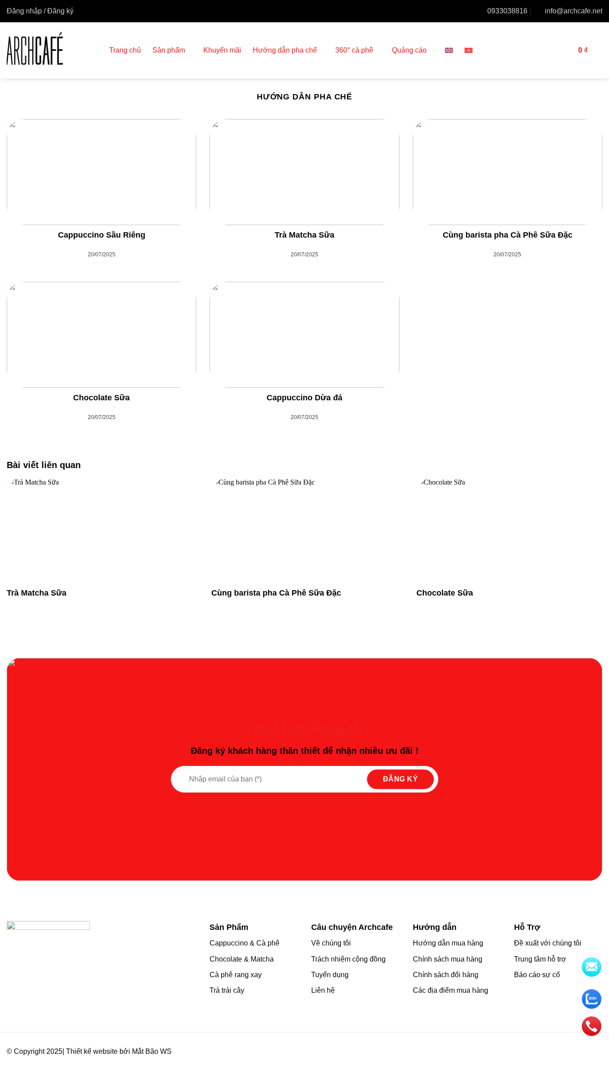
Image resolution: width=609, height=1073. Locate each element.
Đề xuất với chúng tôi (547, 943)
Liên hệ (323, 990)
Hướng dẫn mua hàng (448, 943)
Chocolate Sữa (101, 397)
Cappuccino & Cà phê (245, 943)
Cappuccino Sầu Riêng (101, 234)
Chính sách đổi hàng (445, 974)
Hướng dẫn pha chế (285, 50)
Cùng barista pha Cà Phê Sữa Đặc (507, 234)
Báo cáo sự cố (537, 974)
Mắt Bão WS (152, 1051)
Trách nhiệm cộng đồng (348, 959)
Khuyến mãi (222, 50)
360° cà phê (354, 50)
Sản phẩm (168, 50)
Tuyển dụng (330, 974)
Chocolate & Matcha (242, 959)
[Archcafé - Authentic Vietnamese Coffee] (51, 50)
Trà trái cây (227, 990)
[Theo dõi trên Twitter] (583, 1052)
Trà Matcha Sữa (304, 234)
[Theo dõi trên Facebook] (557, 1052)
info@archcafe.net (573, 11)
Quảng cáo (409, 50)
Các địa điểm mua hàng (450, 990)
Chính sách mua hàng (447, 959)
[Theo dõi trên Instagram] (570, 1052)
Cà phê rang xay (236, 974)
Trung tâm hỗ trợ (540, 959)
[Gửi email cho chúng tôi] (596, 1052)
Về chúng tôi (331, 943)
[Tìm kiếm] (563, 50)
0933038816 (507, 11)
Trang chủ (125, 50)
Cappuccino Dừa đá (304, 397)
